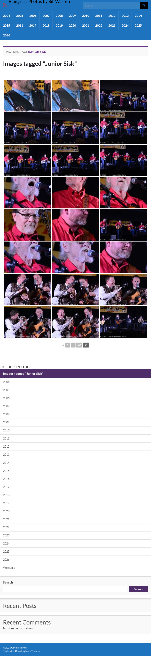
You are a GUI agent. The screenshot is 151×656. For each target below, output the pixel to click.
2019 (59, 25)
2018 (46, 25)
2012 (111, 15)
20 (79, 345)
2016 (19, 25)
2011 (98, 15)
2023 (111, 25)
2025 (138, 25)
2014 (138, 15)
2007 (46, 15)
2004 (6, 15)
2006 (32, 15)
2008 (59, 15)
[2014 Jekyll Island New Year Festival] (27, 96)
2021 (85, 25)
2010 (85, 15)
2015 (6, 25)
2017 (32, 25)
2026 (6, 35)
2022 (98, 25)
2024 (125, 25)
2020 (72, 25)
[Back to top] (142, 647)
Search (8, 582)
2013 (125, 15)
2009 (72, 15)
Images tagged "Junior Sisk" (40, 63)
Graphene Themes (30, 651)
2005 (19, 15)
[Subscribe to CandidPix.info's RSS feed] (5, 4)
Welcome (9, 567)
